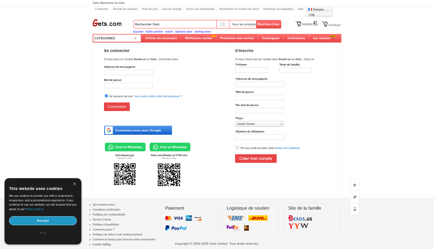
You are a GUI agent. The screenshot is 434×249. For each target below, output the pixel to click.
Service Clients (102, 219)
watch (169, 31)
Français (318, 9)
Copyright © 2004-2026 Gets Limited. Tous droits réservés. (217, 243)
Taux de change (172, 9)
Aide (301, 9)
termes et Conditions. (287, 148)
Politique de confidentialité (109, 214)
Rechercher (268, 24)
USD (312, 15)
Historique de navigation (278, 9)
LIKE (355, 185)
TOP (355, 209)
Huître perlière (154, 31)
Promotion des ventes (237, 38)
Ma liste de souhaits (125, 9)
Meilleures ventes (198, 38)
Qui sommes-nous (104, 204)
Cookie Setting (102, 244)
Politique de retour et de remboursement (117, 234)
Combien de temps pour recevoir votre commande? (124, 239)
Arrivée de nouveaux (161, 38)
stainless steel (183, 31)
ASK (355, 197)
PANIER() (310, 24)
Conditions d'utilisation (106, 209)
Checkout (334, 25)
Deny (43, 233)
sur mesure (321, 38)
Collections (296, 38)
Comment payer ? (104, 229)
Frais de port (149, 9)
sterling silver (203, 31)
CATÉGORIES (104, 38)
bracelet (138, 31)
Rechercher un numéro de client (239, 9)
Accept (43, 220)
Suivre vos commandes (200, 9)
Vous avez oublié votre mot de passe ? (158, 96)
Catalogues (271, 38)
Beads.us (140, 59)
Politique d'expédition (106, 224)
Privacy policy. (35, 209)
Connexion (101, 9)
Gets (107, 23)
